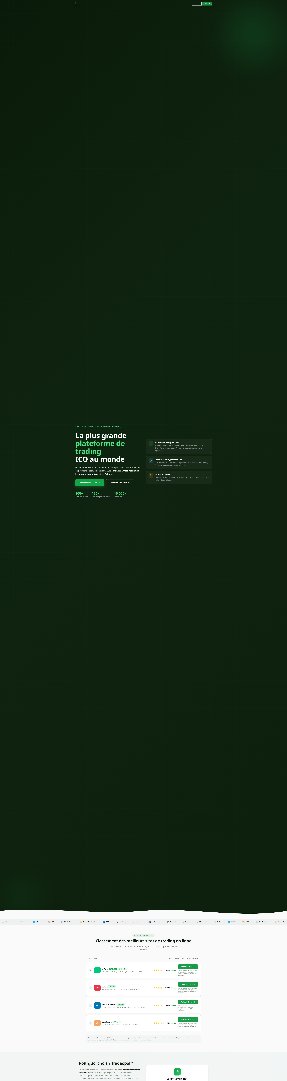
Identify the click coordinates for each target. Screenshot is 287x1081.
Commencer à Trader (88, 482)
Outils (159, 3)
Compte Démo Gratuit (119, 482)
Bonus (139, 3)
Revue (173, 970)
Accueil (120, 3)
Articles (130, 3)
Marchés (149, 3)
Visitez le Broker (187, 967)
